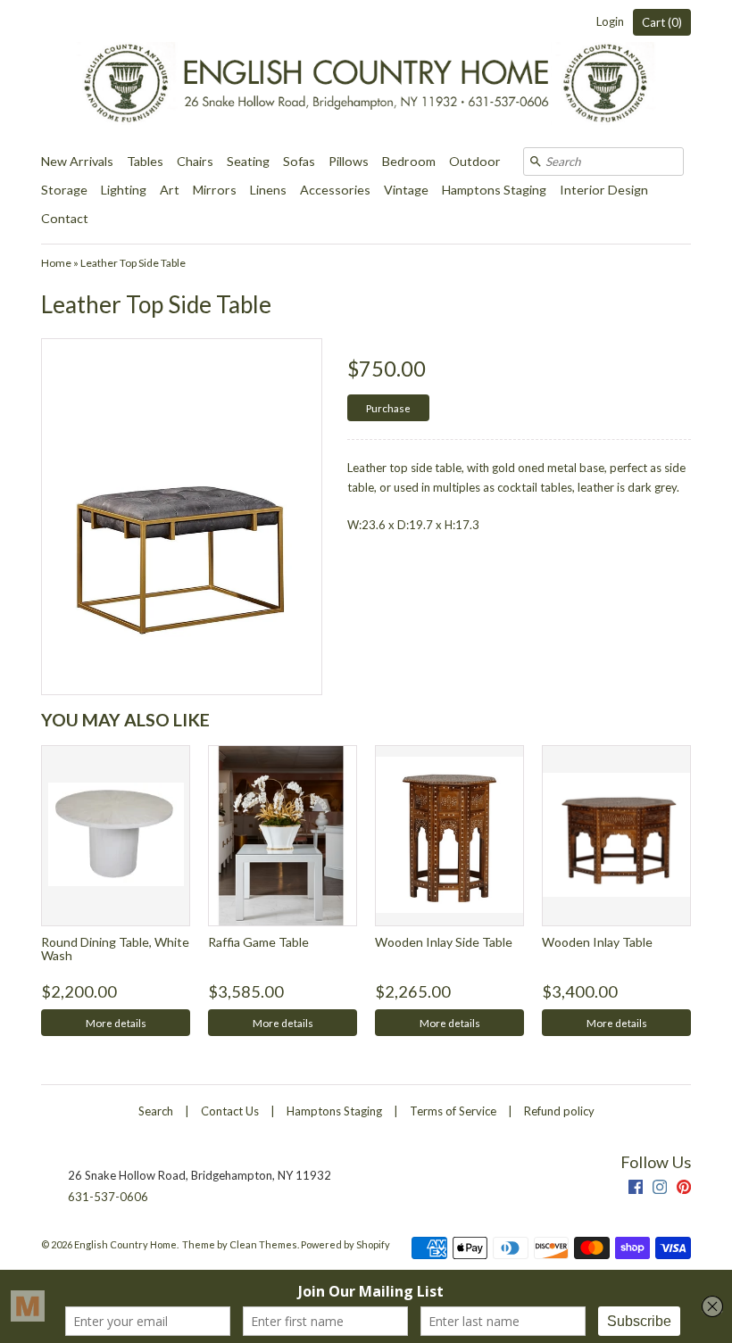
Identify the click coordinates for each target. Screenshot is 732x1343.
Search (155, 1111)
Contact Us (230, 1111)
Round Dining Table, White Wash (115, 948)
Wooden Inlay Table (597, 941)
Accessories (335, 189)
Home (56, 262)
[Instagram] (660, 1189)
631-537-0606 (108, 1197)
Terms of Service (453, 1111)
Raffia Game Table (258, 941)
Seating (248, 161)
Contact (64, 218)
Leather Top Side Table (133, 262)
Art (169, 189)
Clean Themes (263, 1244)
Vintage (406, 189)
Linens (268, 189)
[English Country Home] (366, 73)
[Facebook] (635, 1189)
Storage (64, 189)
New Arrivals (77, 161)
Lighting (123, 189)
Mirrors (215, 189)
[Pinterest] (684, 1189)
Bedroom (409, 161)
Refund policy (559, 1111)
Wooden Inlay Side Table (443, 941)
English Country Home (125, 1244)
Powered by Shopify (345, 1244)
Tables (145, 161)
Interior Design (604, 189)
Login (610, 21)
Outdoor (475, 161)
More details (116, 1022)
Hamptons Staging (494, 189)
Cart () (662, 22)
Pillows (349, 161)
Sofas (299, 161)
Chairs (195, 161)
